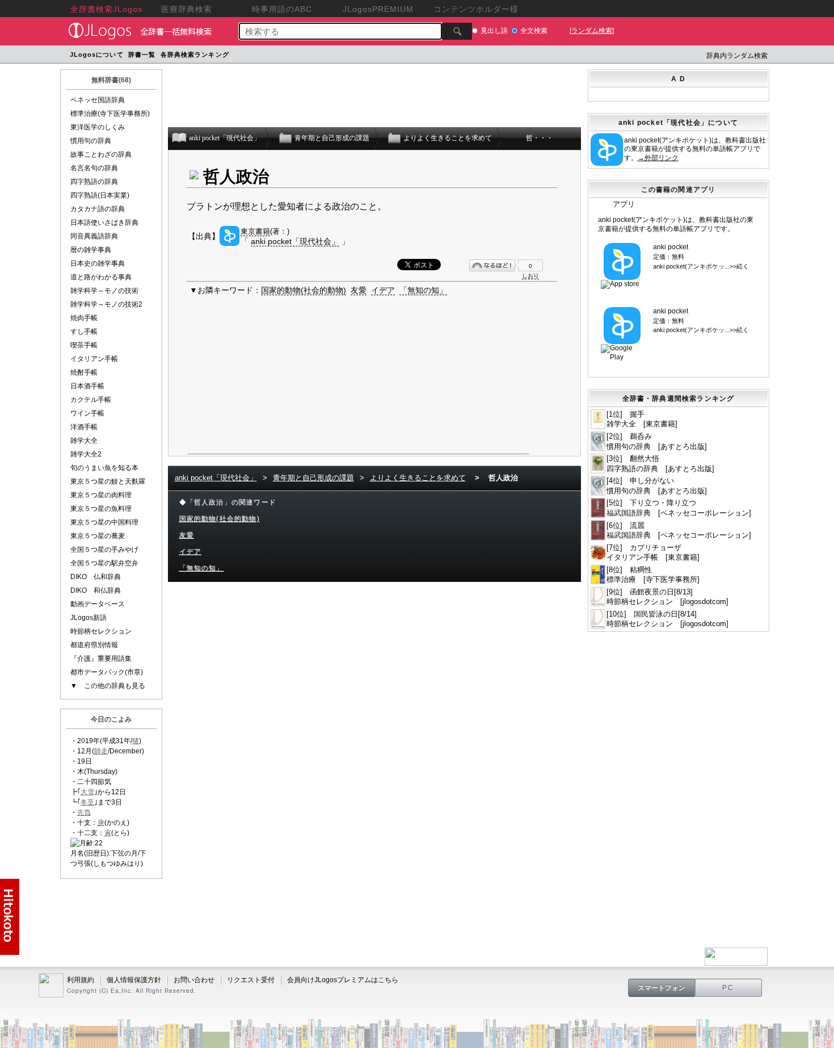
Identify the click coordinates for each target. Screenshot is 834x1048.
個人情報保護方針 (134, 980)
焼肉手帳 (84, 318)
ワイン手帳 (87, 413)
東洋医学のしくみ (97, 127)
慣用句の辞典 (90, 141)
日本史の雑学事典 (97, 263)
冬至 (87, 802)
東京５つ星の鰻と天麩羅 (107, 481)
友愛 (359, 290)
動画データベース (97, 604)
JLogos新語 (88, 618)
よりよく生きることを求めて (418, 477)
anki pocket (670, 247)
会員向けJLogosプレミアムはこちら (342, 980)
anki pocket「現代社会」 (295, 241)
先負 (84, 812)
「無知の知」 (423, 290)
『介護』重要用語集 (101, 659)
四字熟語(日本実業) (99, 195)
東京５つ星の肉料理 (101, 495)
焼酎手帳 (84, 372)
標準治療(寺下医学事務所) (110, 114)
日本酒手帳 (87, 386)
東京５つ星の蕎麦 (97, 536)
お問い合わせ (194, 980)
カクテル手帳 (90, 400)
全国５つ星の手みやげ (104, 550)
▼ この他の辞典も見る (107, 686)
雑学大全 (84, 441)
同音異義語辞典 (94, 236)
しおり (530, 276)
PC (728, 988)
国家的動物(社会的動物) (303, 290)
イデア (383, 290)
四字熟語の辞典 (94, 182)
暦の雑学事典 (90, 250)
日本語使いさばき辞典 (104, 223)
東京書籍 (255, 231)
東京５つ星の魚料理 (101, 509)
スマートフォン (661, 988)
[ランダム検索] (592, 31)
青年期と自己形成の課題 (313, 477)
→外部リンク (658, 158)
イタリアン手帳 (94, 359)
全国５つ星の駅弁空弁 (104, 563)
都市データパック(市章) (106, 672)
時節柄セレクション (101, 631)
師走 (101, 751)
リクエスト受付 (251, 980)
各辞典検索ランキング (195, 54)
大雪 (87, 792)
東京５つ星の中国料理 (104, 522)
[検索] (457, 31)
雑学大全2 (86, 454)
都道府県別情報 (94, 645)
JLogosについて (97, 54)
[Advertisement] (447, 56)
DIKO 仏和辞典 (95, 577)
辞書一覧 (141, 54)
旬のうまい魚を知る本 (104, 468)
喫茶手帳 (84, 345)
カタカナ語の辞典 (97, 209)
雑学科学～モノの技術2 (106, 304)
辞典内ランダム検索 (737, 56)
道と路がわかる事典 (101, 277)
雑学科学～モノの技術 (104, 291)
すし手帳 (84, 332)
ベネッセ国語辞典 (97, 100)
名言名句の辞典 (94, 168)
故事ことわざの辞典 (101, 154)
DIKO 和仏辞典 (95, 590)
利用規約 (80, 980)
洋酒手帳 (84, 427)
